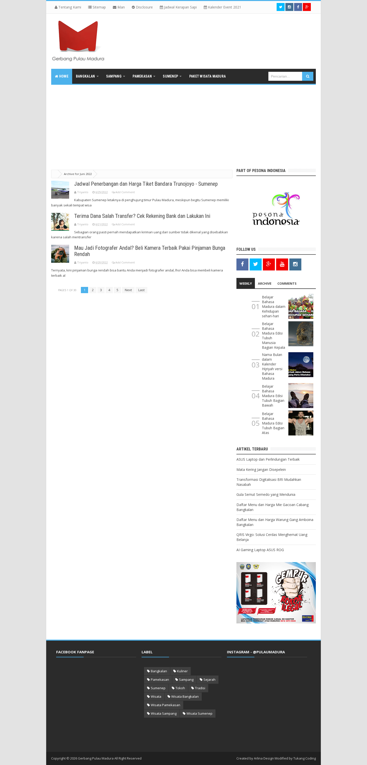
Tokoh (180, 688)
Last (141, 290)
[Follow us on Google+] (307, 7)
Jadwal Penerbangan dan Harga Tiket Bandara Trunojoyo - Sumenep (146, 184)
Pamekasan (160, 679)
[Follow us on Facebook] (298, 7)
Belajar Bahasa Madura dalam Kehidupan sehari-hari (273, 306)
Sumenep (158, 688)
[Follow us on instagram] (289, 7)
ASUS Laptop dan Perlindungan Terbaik (268, 459)
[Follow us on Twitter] (281, 7)
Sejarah (209, 679)
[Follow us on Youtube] (282, 264)
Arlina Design (264, 758)
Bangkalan (159, 671)
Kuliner (182, 671)
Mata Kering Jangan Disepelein (261, 469)
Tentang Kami (69, 7)
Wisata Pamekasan (165, 705)
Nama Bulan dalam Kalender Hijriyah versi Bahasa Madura (272, 366)
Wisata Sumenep (199, 713)
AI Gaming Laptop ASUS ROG (260, 549)
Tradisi (200, 688)
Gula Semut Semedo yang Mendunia (265, 494)
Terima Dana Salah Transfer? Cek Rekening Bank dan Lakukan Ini (142, 216)
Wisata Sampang (164, 713)
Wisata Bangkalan (185, 696)
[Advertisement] (183, 122)
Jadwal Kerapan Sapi (180, 7)
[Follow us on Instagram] (295, 264)
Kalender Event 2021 (224, 7)
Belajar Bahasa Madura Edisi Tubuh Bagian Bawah (273, 396)
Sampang (186, 679)
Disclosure (144, 7)
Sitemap (99, 7)
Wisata (156, 696)
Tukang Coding (304, 758)
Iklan (120, 7)
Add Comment (125, 192)
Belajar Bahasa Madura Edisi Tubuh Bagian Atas (273, 423)
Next (128, 290)
